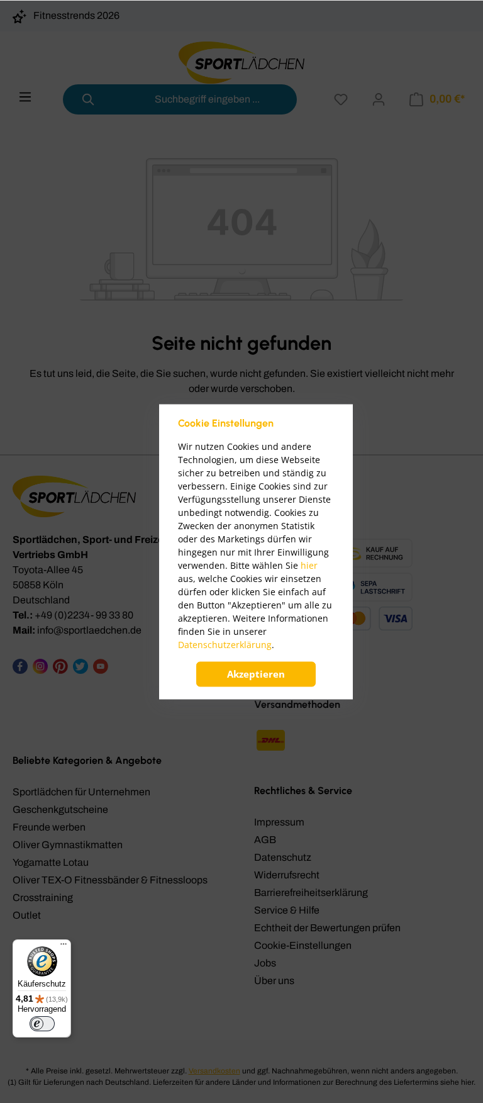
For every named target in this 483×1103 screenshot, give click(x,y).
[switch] (42, 1023)
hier (309, 565)
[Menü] (63, 947)
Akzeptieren (256, 674)
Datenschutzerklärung (225, 645)
